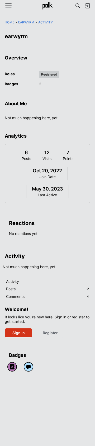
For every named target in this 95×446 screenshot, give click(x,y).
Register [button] (50, 332)
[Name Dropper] (12, 367)
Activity (12, 281)
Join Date (47, 176)
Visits (46, 158)
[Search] (78, 6)
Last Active (47, 195)
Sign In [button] (18, 332)
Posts (26, 158)
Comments (47, 296)
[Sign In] (87, 6)
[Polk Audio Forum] (47, 6)
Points (68, 158)
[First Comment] (28, 367)
